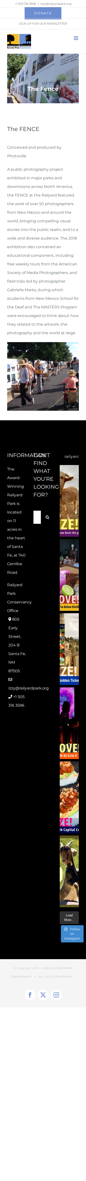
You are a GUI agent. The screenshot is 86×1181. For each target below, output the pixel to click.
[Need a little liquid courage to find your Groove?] (69, 575)
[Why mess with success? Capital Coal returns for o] (69, 797)
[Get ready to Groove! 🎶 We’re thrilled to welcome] (69, 723)
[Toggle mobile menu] (76, 38)
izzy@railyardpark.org (55, 3)
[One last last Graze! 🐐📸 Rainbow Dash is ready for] (69, 501)
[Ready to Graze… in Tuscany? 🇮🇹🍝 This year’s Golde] (69, 649)
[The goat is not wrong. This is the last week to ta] (69, 871)
